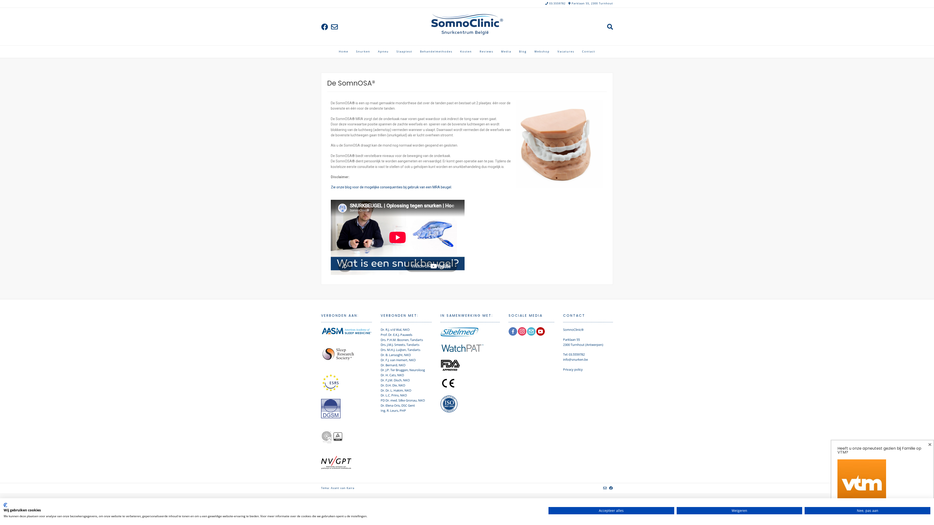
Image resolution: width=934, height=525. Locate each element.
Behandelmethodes (436, 51)
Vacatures (565, 51)
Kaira (350, 488)
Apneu (383, 51)
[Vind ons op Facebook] (325, 27)
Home (343, 51)
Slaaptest (404, 51)
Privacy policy (573, 369)
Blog (523, 51)
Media (506, 51)
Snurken (363, 51)
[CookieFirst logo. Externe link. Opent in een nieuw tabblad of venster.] (5, 505)
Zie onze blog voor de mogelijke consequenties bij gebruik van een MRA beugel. (391, 187)
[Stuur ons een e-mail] (334, 27)
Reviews (486, 51)
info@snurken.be (575, 359)
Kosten (466, 51)
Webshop (542, 51)
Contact (588, 51)
